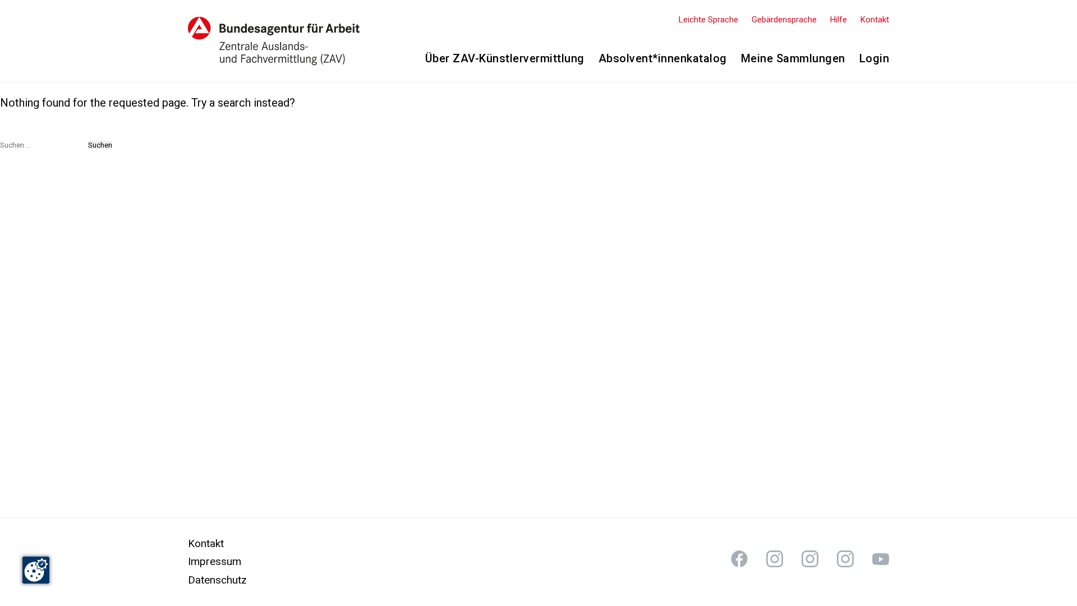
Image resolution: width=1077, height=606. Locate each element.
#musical (880, 558)
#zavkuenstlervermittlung (774, 558)
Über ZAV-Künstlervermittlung (504, 58)
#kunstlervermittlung (739, 558)
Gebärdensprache (784, 20)
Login (874, 58)
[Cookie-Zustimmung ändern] (35, 570)
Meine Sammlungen (793, 58)
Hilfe (838, 20)
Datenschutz (217, 579)
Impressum (214, 561)
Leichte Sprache (708, 20)
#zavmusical (845, 558)
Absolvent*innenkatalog (663, 58)
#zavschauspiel (810, 558)
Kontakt (874, 20)
